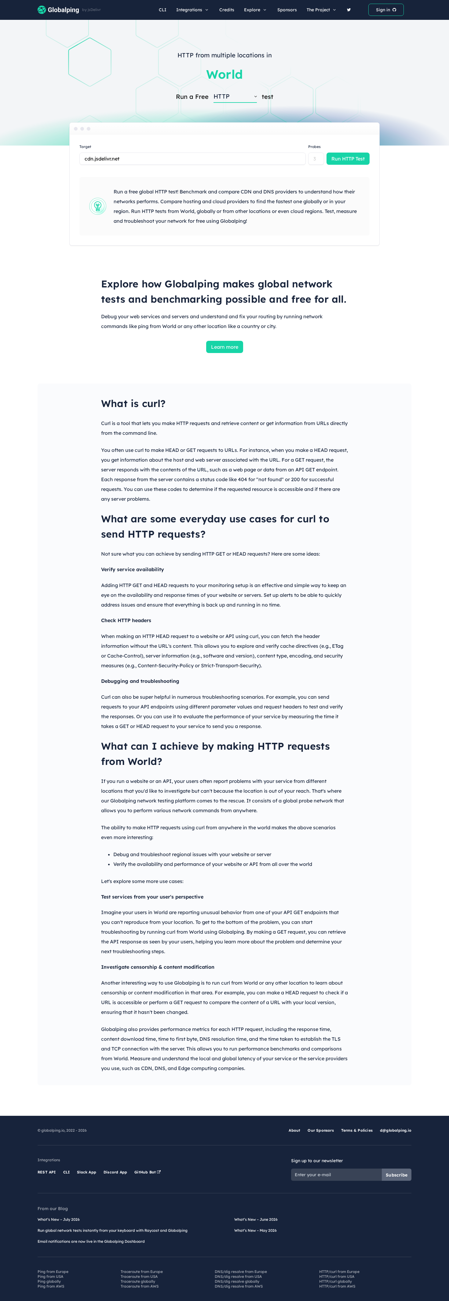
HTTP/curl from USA (336, 1276)
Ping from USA (50, 1276)
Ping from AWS (51, 1286)
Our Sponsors (321, 1130)
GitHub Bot (145, 1172)
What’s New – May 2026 (255, 1230)
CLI (162, 10)
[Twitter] (349, 10)
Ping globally (49, 1281)
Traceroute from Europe (142, 1271)
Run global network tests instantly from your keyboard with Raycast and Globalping (113, 1230)
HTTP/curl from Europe (339, 1271)
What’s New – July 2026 (59, 1219)
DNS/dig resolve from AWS (239, 1286)
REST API (47, 1172)
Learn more (224, 347)
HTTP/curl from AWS (337, 1286)
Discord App (115, 1172)
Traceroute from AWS (140, 1286)
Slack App (86, 1172)
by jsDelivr (91, 10)
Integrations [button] (189, 10)
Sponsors (287, 10)
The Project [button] (318, 10)
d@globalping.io (395, 1130)
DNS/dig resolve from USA (238, 1276)
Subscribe (396, 1175)
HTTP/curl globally (335, 1281)
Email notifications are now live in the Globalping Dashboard (91, 1241)
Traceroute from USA (139, 1276)
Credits (226, 10)
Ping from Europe (53, 1271)
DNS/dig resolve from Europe (241, 1271)
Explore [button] (252, 10)
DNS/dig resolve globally (237, 1281)
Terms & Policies (357, 1130)
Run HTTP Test (348, 159)
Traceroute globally (138, 1281)
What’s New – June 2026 (256, 1219)
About (294, 1130)
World (224, 74)
